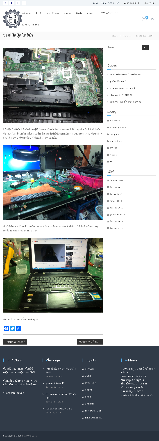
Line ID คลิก (150, 3)
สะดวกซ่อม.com (29, 435)
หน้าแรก (26, 13)
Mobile (113, 154)
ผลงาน (68, 13)
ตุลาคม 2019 (116, 201)
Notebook (115, 120)
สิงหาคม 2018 (116, 228)
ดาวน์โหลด (53, 13)
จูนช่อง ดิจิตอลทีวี (118, 81)
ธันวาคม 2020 (116, 187)
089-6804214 (132, 3)
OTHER (113, 148)
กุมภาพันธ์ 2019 (117, 214)
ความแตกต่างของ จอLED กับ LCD (125, 88)
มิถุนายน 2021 (116, 180)
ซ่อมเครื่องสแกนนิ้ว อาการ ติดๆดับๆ (126, 101)
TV (111, 161)
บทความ (91, 13)
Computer (115, 134)
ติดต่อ (79, 13)
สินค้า (39, 13)
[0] (144, 19)
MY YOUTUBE (109, 13)
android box (116, 141)
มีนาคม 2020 (116, 194)
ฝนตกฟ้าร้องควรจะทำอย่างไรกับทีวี (125, 74)
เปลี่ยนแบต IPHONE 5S (121, 95)
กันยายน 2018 (116, 221)
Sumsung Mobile (118, 127)
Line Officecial (31, 24)
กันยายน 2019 (116, 207)
